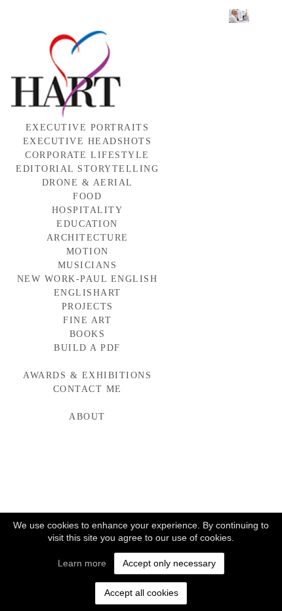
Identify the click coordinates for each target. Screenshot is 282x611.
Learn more (82, 563)
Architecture (88, 238)
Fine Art (87, 320)
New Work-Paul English (87, 279)
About (87, 417)
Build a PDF (87, 348)
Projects (87, 306)
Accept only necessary (169, 563)
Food (87, 196)
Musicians (87, 265)
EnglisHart (87, 293)
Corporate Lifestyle (87, 155)
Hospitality (87, 210)
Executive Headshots (87, 141)
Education (87, 224)
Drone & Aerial (87, 182)
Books (88, 334)
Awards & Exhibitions (87, 375)
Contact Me (87, 389)
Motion (87, 251)
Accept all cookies (141, 592)
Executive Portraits (88, 127)
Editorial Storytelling (87, 169)
